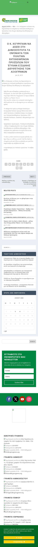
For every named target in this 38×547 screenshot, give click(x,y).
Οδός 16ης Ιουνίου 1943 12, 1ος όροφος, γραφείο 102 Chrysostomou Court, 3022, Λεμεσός (20, 462)
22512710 (18, 448)
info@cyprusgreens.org (19, 4)
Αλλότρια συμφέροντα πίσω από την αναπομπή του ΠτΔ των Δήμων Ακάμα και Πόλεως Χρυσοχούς (18, 233)
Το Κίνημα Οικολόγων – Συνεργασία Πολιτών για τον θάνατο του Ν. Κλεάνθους (18, 285)
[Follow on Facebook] (9, 399)
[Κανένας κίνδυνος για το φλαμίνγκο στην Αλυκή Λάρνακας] (19, 195)
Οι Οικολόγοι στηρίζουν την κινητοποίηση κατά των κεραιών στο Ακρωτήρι (18, 265)
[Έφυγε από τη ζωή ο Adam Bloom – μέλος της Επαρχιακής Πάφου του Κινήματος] (19, 217)
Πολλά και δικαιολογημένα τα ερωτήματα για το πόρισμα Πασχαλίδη (19, 279)
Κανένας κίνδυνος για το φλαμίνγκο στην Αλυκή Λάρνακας (18, 199)
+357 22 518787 (21, 2)
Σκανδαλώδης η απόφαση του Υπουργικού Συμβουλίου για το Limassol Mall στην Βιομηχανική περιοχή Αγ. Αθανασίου (18, 272)
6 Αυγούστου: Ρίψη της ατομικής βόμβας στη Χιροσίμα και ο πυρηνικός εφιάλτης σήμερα (18, 259)
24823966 (15, 524)
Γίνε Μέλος (20, 12)
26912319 (18, 507)
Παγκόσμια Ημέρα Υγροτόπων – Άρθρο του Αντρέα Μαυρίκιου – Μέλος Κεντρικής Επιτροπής (19, 210)
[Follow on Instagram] (29, 399)
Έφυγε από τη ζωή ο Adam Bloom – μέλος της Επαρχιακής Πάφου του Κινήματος (18, 222)
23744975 (15, 486)
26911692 (15, 505)
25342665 (18, 469)
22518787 (15, 445)
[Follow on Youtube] (22, 399)
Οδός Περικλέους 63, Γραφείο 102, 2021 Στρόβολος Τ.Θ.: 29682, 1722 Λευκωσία (18, 441)
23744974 (18, 488)
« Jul (5, 331)
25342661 (15, 467)
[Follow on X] (16, 399)
